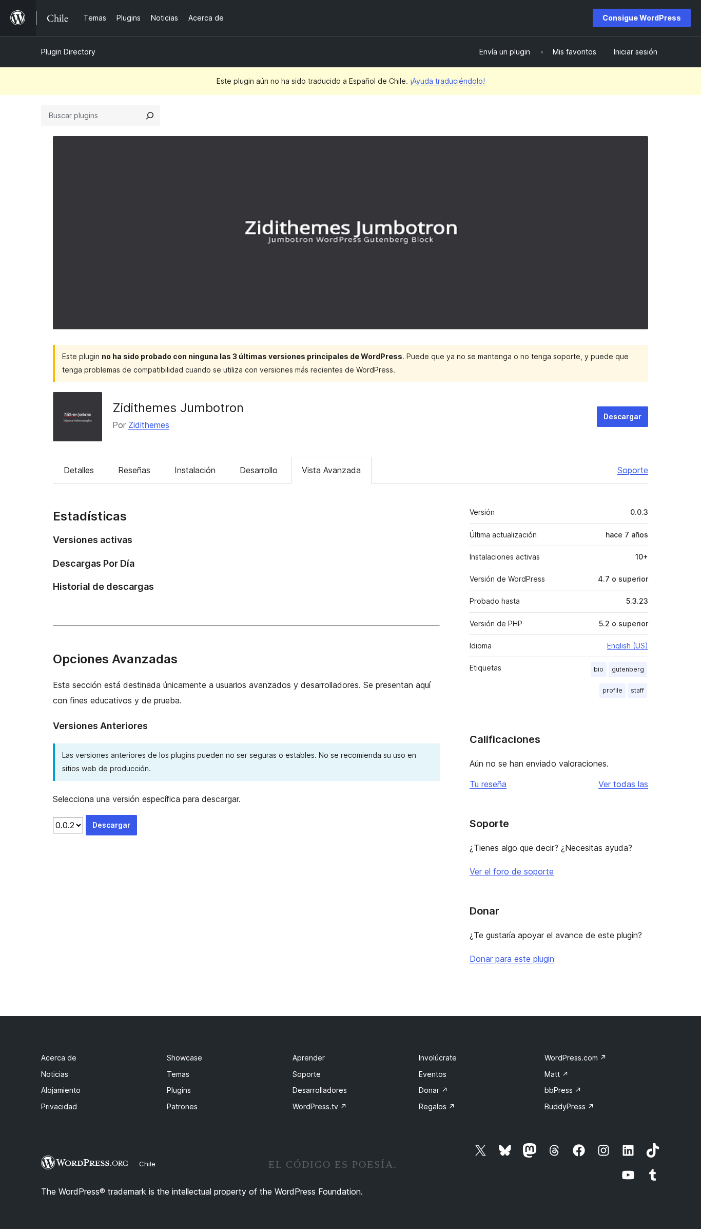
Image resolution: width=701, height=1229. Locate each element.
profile (612, 690)
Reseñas (134, 470)
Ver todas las (623, 784)
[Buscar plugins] (150, 115)
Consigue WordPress (641, 17)
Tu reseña (488, 784)
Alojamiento (61, 1090)
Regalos (437, 1106)
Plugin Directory (68, 51)
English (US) (627, 645)
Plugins (179, 1090)
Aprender (309, 1057)
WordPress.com (575, 1057)
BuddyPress (569, 1106)
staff (637, 690)
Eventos (432, 1074)
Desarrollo (259, 470)
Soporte (632, 470)
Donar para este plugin (512, 959)
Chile (147, 1164)
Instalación (195, 470)
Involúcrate (438, 1057)
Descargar (622, 416)
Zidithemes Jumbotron (178, 407)
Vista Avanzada (331, 470)
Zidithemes (148, 425)
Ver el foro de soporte (512, 871)
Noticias (54, 1074)
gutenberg (628, 669)
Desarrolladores (320, 1090)
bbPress (562, 1090)
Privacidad (59, 1106)
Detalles (79, 470)
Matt (556, 1074)
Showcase (184, 1057)
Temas (178, 1074)
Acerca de (58, 1057)
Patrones (182, 1106)
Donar (433, 1090)
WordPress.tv (320, 1106)
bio (598, 669)
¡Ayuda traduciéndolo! (447, 81)
